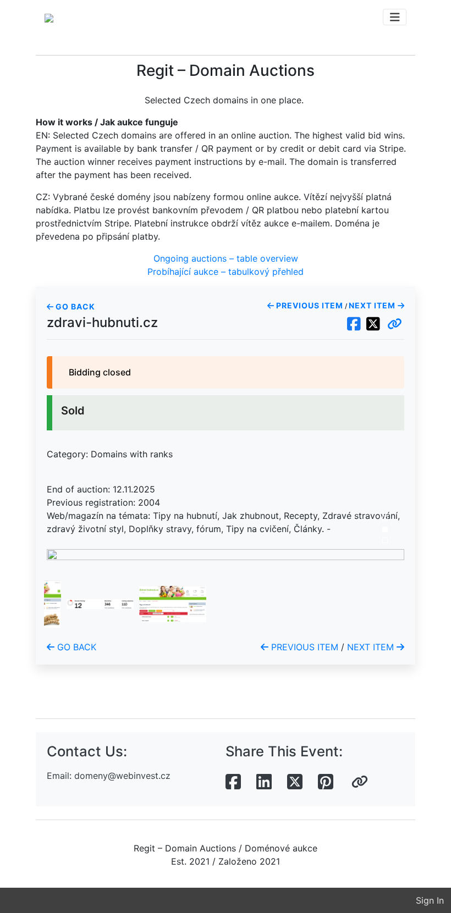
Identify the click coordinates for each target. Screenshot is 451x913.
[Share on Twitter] (294, 782)
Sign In (430, 900)
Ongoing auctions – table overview (225, 258)
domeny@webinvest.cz (122, 775)
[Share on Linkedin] (264, 782)
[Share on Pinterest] (325, 782)
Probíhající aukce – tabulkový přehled (225, 271)
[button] (394, 324)
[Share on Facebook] (233, 782)
